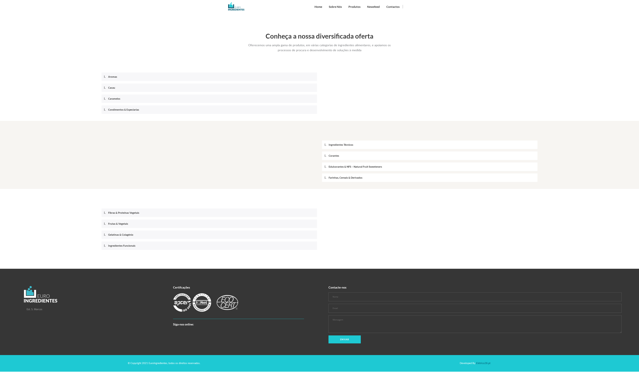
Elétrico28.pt (483, 363)
